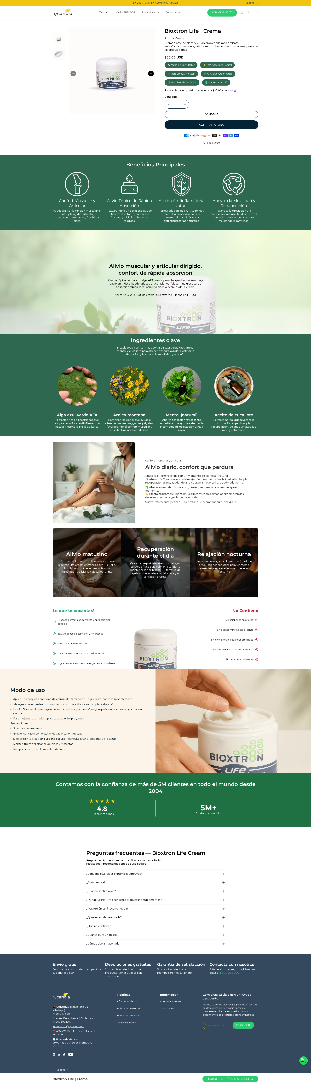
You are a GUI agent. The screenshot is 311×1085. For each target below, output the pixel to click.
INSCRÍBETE (243, 1025)
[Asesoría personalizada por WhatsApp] (303, 1060)
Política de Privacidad (128, 1015)
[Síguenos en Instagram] (59, 1054)
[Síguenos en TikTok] (64, 1054)
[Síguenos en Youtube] (70, 1054)
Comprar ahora (211, 124)
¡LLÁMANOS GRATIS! (222, 12)
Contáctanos (173, 12)
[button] (104, 12)
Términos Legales (126, 1022)
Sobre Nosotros (150, 12)
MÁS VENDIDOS (125, 12)
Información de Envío (128, 1001)
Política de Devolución (129, 1008)
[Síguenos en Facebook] (54, 1054)
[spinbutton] (177, 104)
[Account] (249, 13)
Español (250, 2)
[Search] (242, 13)
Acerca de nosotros (170, 1001)
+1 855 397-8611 (61, 1013)
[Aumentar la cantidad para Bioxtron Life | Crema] (185, 104)
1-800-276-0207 (230, 972)
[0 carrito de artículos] (256, 13)
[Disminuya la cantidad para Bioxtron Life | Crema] (168, 104)
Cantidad (171, 96)
